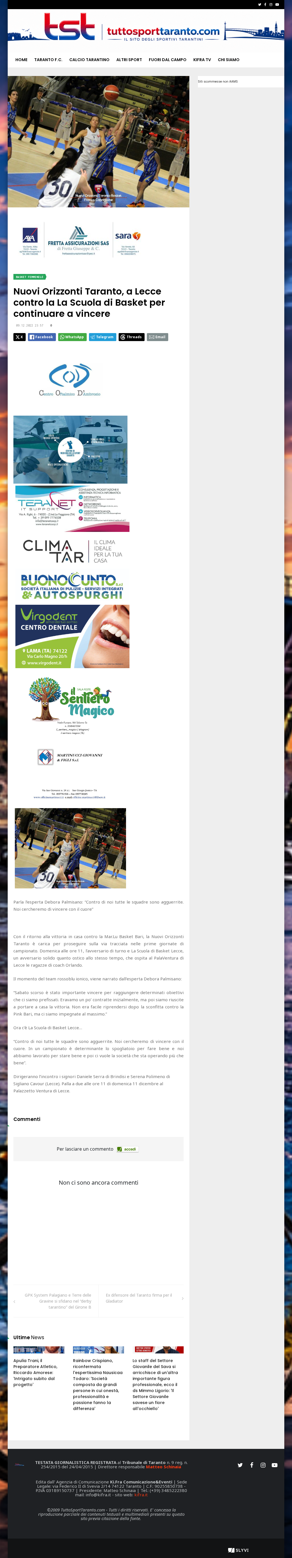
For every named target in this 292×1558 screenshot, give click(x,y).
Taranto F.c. (48, 60)
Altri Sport (129, 60)
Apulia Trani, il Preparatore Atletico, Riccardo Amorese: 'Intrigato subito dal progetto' (35, 1372)
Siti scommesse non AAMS (218, 81)
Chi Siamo (229, 60)
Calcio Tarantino (89, 60)
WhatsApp (74, 337)
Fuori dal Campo (167, 60)
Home (21, 60)
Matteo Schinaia (163, 1466)
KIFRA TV (202, 60)
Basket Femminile (29, 277)
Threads (134, 337)
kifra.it (141, 1494)
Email (160, 337)
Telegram (104, 337)
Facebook (44, 337)
